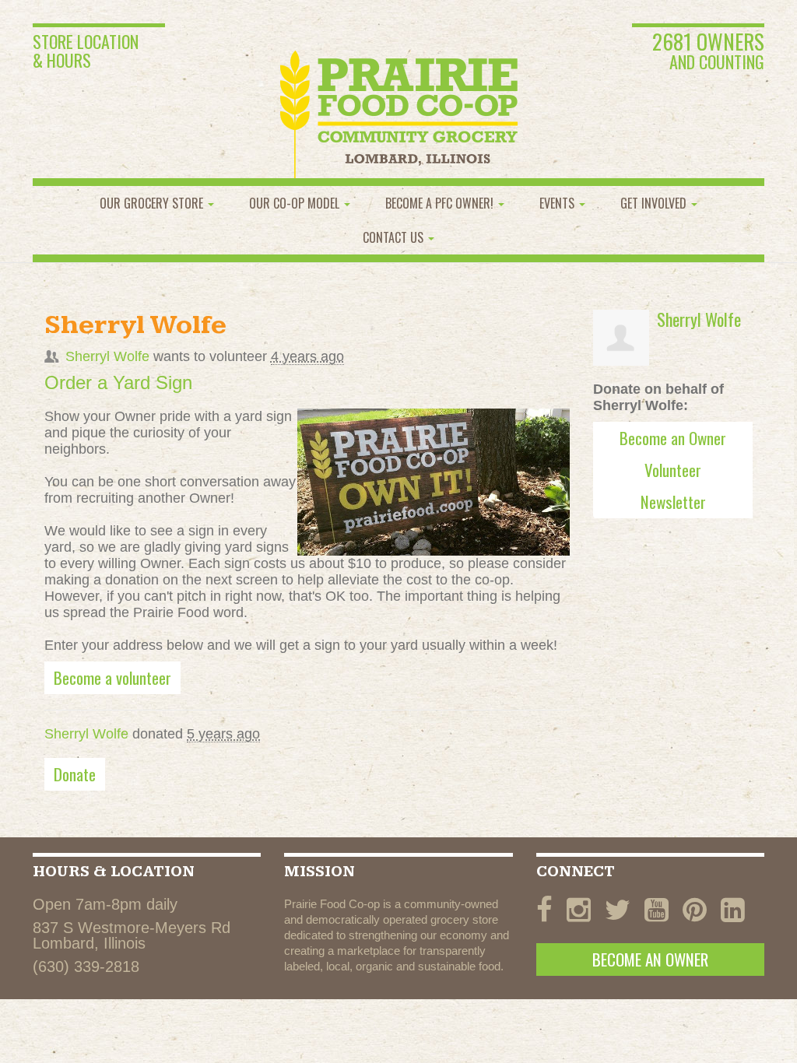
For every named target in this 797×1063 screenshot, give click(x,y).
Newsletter (673, 501)
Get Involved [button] (655, 203)
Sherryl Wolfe (107, 356)
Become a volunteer (112, 677)
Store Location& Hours (86, 50)
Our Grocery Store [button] (153, 203)
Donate (75, 774)
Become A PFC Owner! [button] (441, 203)
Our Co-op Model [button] (295, 203)
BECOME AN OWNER (650, 959)
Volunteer (672, 470)
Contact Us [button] (395, 237)
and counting (708, 52)
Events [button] (558, 203)
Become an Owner (673, 438)
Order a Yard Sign (118, 382)
